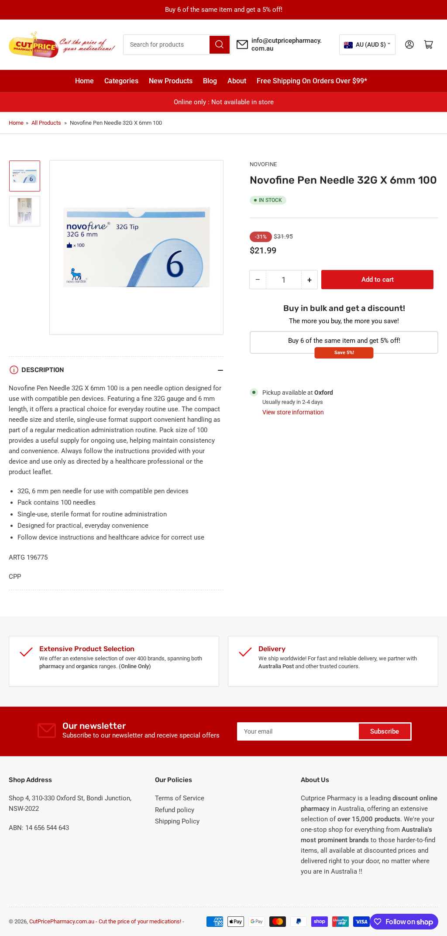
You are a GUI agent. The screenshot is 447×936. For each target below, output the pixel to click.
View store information (293, 412)
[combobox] (177, 44)
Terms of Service (179, 798)
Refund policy (174, 810)
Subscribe (384, 731)
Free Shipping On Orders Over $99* (312, 81)
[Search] (219, 44)
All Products (46, 123)
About (236, 81)
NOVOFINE (263, 164)
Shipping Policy (177, 821)
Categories (121, 81)
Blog (210, 81)
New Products (171, 81)
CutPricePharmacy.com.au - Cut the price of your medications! (105, 921)
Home (84, 81)
